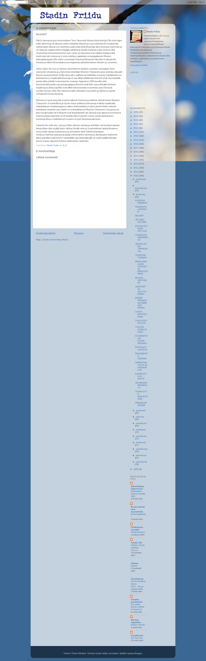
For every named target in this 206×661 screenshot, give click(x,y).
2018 (136, 144)
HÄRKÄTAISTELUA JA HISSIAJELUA (141, 366)
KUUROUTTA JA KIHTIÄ (141, 376)
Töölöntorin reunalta (137, 528)
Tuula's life (136, 543)
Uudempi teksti (45, 233)
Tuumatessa (137, 579)
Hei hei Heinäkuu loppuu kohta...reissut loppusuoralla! (138, 585)
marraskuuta (141, 188)
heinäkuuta (141, 423)
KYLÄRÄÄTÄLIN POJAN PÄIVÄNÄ (141, 339)
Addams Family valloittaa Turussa (138, 547)
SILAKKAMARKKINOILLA (141, 385)
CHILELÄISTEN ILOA (141, 322)
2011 (136, 172)
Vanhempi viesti (113, 233)
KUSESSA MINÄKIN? (141, 201)
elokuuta (140, 417)
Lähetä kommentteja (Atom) (55, 240)
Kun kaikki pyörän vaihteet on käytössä (137, 607)
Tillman (134, 563)
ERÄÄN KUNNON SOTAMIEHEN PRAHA (141, 303)
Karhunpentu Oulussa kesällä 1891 (138, 493)
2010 (136, 176)
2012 (136, 168)
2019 (136, 140)
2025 (136, 116)
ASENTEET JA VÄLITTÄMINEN (140, 290)
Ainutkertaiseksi (138, 532)
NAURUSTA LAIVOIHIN (140, 209)
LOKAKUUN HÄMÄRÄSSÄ (141, 237)
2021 (136, 132)
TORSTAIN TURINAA (141, 256)
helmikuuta (141, 455)
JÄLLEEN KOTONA (140, 221)
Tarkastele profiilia (138, 65)
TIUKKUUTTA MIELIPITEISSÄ (141, 395)
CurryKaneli (137, 635)
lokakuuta (140, 194)
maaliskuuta (141, 449)
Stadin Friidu (153, 32)
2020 (136, 136)
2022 (136, 128)
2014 (136, 160)
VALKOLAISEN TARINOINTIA (141, 247)
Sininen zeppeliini (136, 621)
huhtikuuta (141, 442)
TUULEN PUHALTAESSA (141, 329)
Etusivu (79, 233)
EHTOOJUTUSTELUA (141, 348)
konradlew (113, 653)
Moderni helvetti (138, 625)
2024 (136, 120)
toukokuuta (141, 436)
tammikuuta (141, 462)
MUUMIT (139, 216)
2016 (136, 152)
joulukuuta (141, 179)
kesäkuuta (141, 430)
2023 (136, 124)
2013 (136, 164)
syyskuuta (140, 410)
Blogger (138, 653)
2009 (136, 469)
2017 (136, 148)
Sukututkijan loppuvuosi (137, 487)
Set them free (137, 638)
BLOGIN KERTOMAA (141, 280)
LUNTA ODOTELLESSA (141, 314)
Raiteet (134, 566)
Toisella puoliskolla (136, 600)
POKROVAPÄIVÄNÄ (141, 404)
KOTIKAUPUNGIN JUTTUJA (141, 228)
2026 (136, 112)
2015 (136, 156)
